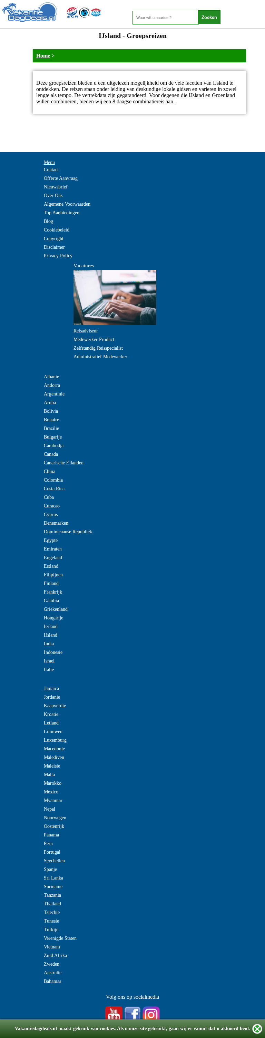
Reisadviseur (85, 330)
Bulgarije (53, 437)
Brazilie (51, 428)
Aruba (50, 402)
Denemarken (56, 523)
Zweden (51, 964)
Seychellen (54, 860)
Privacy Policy (58, 255)
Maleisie (52, 766)
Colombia (53, 480)
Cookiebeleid (56, 230)
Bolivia (51, 411)
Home (43, 56)
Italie (49, 669)
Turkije (51, 929)
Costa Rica (54, 488)
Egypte (51, 540)
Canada (51, 454)
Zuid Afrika (55, 955)
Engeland (53, 557)
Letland (51, 723)
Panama (51, 834)
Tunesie (51, 921)
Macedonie (54, 748)
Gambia (51, 600)
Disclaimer (54, 247)
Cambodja (53, 445)
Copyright (53, 238)
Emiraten (53, 549)
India (49, 643)
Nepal (49, 809)
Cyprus (51, 514)
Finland (51, 583)
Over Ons (53, 195)
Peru (48, 843)
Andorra (52, 385)
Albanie (51, 376)
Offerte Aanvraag (61, 178)
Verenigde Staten (60, 938)
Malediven (54, 757)
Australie (52, 972)
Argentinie (54, 394)
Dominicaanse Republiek (68, 531)
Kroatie (51, 714)
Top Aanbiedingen (61, 212)
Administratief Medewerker (100, 356)
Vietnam (52, 946)
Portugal (52, 852)
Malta (49, 774)
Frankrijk (53, 592)
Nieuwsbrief (56, 186)
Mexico (51, 791)
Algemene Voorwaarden (67, 204)
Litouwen (53, 731)
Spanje (50, 869)
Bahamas (52, 981)
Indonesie (53, 652)
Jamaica (51, 688)
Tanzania (52, 895)
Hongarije (53, 617)
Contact (51, 169)
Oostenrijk (54, 826)
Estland (51, 566)
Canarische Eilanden (64, 462)
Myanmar (53, 800)
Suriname (53, 886)
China (49, 471)
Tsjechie (52, 912)
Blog (48, 221)
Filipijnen (53, 574)
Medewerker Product (93, 339)
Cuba (49, 497)
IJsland (50, 635)
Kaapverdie (55, 705)
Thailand (52, 903)
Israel (49, 661)
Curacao (52, 505)
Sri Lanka (53, 878)
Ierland (51, 626)
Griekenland (56, 609)
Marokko (52, 783)
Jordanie (52, 697)
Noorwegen (55, 817)
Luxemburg (55, 740)
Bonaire (51, 419)
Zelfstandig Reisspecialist (98, 348)
